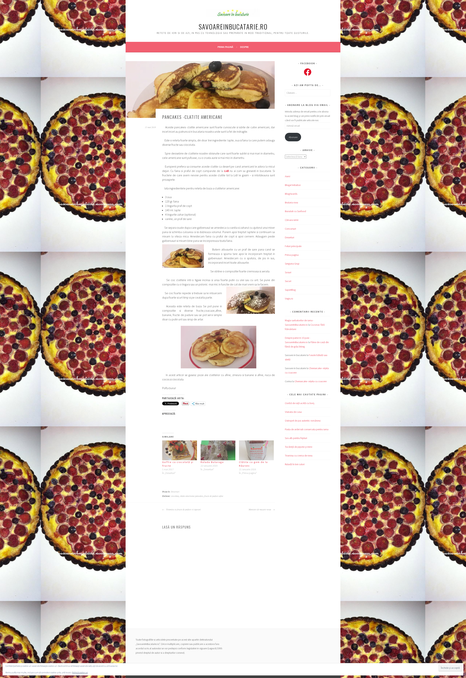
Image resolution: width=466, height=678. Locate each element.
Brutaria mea (291, 202)
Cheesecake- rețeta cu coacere (311, 381)
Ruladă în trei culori (295, 464)
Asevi (287, 176)
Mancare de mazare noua (260, 509)
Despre (244, 47)
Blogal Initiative (293, 185)
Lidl (226, 171)
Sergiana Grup (292, 263)
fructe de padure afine (213, 495)
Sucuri (288, 281)
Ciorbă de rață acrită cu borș (299, 403)
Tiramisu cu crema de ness (298, 455)
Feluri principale (293, 246)
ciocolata (175, 495)
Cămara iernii (291, 220)
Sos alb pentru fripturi (296, 438)
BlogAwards (291, 193)
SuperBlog (290, 289)
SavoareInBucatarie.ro (233, 26)
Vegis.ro (289, 298)
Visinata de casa (293, 411)
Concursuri (290, 228)
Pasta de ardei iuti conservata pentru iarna (306, 429)
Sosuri (288, 272)
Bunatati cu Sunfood (295, 211)
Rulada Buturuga (212, 462)
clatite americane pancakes (191, 495)
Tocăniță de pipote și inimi (298, 446)
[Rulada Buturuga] (218, 450)
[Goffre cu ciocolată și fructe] (179, 450)
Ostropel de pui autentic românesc (303, 420)
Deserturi (175, 491)
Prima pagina (292, 255)
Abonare (293, 137)
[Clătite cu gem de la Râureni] (256, 450)
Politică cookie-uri (80, 672)
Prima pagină (225, 47)
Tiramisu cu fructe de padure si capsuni (183, 509)
